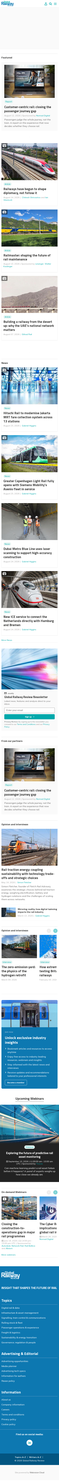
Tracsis (39, 1163)
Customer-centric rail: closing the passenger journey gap (27, 108)
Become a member (15, 1082)
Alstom (9, 1248)
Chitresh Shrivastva (31, 197)
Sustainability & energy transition (19, 1337)
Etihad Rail (27, 334)
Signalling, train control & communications (23, 1317)
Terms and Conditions (26, 724)
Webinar (29, 1147)
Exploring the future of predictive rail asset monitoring (29, 1155)
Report (8, 101)
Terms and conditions (12, 1414)
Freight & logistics (10, 1332)
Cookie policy (8, 1424)
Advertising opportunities (14, 1361)
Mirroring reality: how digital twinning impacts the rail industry (37, 910)
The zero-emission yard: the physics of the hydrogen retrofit (18, 971)
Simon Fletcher (24, 882)
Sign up (28, 716)
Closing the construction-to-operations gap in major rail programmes (18, 1230)
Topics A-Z (20, 1457)
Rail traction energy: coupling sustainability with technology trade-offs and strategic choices (27, 873)
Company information (12, 1404)
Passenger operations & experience (20, 1327)
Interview (7, 962)
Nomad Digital (43, 115)
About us (6, 1399)
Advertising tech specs (13, 1371)
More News (6, 640)
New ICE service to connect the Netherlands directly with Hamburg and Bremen (28, 620)
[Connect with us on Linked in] (29, 1443)
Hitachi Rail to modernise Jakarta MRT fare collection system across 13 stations (27, 417)
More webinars (8, 1254)
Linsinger (39, 264)
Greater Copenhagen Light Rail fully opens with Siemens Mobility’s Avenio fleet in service (28, 485)
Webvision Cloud (37, 1472)
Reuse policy (8, 1380)
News (7, 408)
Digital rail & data (10, 1307)
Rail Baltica (30, 1246)
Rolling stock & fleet (11, 1322)
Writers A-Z (35, 1457)
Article (7, 184)
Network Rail (18, 1246)
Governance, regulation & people (18, 1342)
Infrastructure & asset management (20, 1312)
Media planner (9, 1366)
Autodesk (6, 1246)
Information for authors (13, 1375)
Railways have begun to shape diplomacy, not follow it (24, 190)
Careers (5, 1409)
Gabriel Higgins (29, 425)
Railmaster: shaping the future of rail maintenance (27, 257)
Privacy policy (8, 1419)
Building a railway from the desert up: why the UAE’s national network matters (28, 325)
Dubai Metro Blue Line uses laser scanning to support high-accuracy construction (27, 552)
